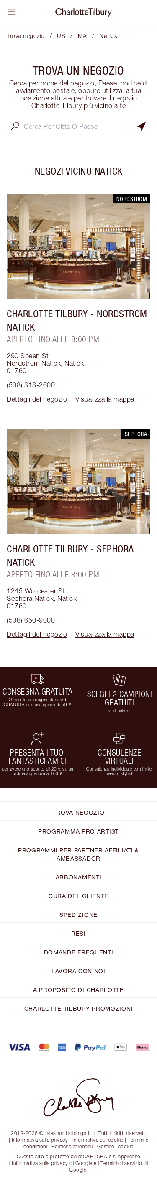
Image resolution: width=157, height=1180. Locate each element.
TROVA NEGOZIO (78, 812)
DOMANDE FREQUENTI (78, 952)
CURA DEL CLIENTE (78, 895)
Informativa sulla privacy (40, 1140)
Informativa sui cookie (98, 1140)
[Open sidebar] (12, 12)
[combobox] (68, 126)
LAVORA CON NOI (78, 970)
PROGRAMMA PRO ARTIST (78, 831)
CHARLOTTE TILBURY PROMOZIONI (78, 1008)
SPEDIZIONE (78, 914)
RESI (78, 933)
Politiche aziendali (72, 1146)
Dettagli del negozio (37, 399)
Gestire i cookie (115, 1146)
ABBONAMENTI (79, 877)
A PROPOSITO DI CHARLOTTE (78, 989)
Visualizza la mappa (104, 399)
